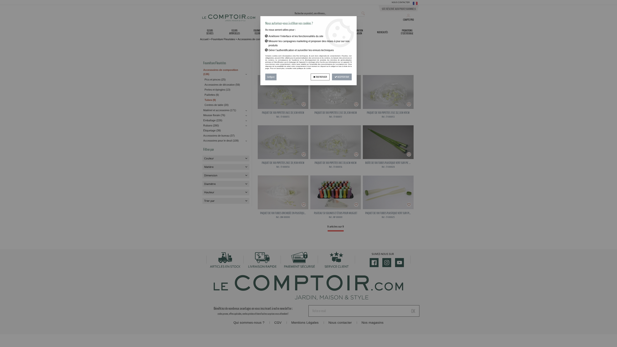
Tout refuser (321, 77)
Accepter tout (343, 77)
